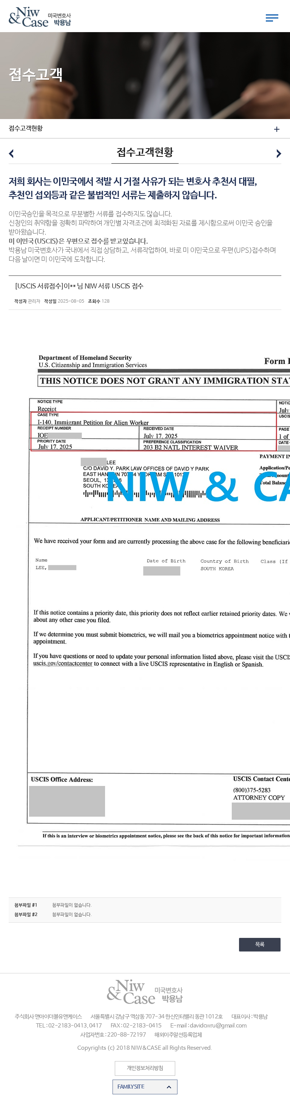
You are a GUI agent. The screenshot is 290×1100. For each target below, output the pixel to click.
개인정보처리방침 (145, 1068)
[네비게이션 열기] (272, 17)
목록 (259, 945)
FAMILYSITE (130, 1087)
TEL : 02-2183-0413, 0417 (69, 1026)
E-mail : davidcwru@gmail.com (208, 1026)
